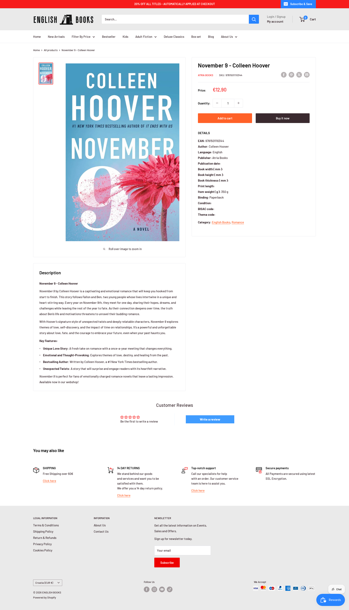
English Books (221, 222)
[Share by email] (307, 75)
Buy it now (282, 118)
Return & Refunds (44, 538)
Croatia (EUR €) (44, 582)
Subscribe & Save (301, 4)
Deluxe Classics (174, 36)
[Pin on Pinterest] (291, 75)
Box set (196, 36)
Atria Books (205, 75)
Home (37, 36)
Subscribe (167, 562)
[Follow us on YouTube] (162, 589)
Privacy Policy (42, 544)
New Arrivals (56, 36)
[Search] (254, 19)
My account (275, 21)
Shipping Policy (43, 531)
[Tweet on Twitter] (299, 75)
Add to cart (225, 118)
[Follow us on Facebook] (146, 589)
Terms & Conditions (46, 525)
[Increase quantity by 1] (238, 103)
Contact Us (101, 531)
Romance (238, 222)
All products (51, 50)
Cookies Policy (42, 550)
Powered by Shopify (44, 597)
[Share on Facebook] (284, 75)
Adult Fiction (143, 36)
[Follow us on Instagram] (154, 589)
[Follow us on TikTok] (169, 589)
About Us (227, 36)
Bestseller (109, 36)
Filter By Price (81, 36)
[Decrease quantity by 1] (217, 103)
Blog (211, 36)
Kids (125, 36)
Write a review (210, 419)
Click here (49, 481)
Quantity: (204, 103)
